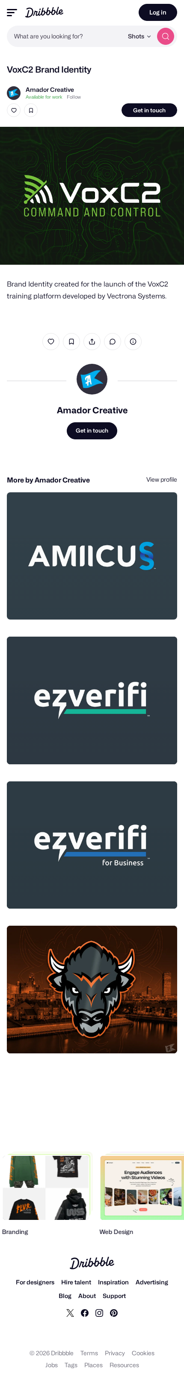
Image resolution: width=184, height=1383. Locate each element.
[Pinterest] (114, 1312)
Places (93, 1364)
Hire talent (76, 1282)
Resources (124, 1364)
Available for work (44, 96)
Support (114, 1295)
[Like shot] (14, 110)
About (87, 1295)
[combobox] (65, 36)
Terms (89, 1353)
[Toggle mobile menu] (12, 12)
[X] (70, 1312)
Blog (65, 1295)
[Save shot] (31, 110)
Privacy (115, 1353)
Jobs (51, 1364)
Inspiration (113, 1282)
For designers (35, 1282)
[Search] (165, 36)
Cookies (143, 1353)
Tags (71, 1364)
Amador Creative (50, 89)
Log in (157, 12)
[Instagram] (99, 1312)
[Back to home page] (44, 12)
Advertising (152, 1282)
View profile (161, 479)
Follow (74, 97)
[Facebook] (85, 1312)
